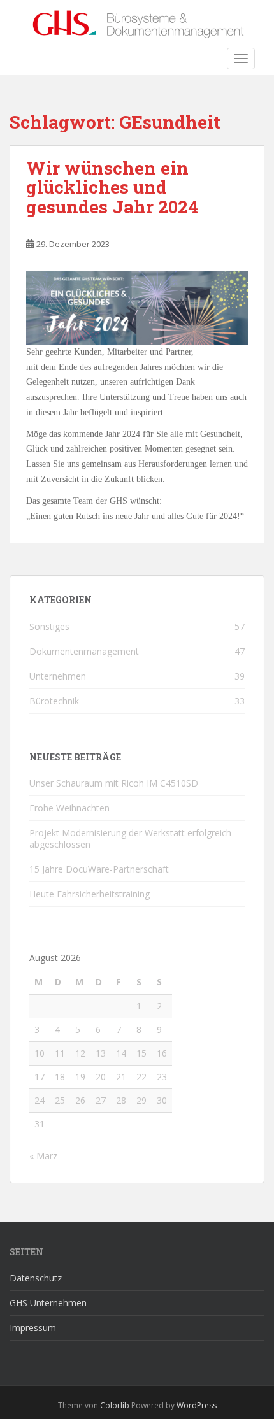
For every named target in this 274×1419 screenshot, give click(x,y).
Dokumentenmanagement (84, 651)
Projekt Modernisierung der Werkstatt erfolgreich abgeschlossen (130, 838)
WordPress (197, 1405)
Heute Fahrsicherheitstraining (89, 894)
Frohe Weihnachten (69, 808)
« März (43, 1156)
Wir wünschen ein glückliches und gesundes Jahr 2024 (112, 187)
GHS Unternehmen (48, 1303)
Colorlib (114, 1405)
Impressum (33, 1328)
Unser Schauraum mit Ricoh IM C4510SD (113, 783)
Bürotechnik (54, 701)
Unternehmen (57, 676)
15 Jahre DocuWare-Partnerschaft (99, 869)
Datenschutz (36, 1278)
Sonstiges (49, 626)
